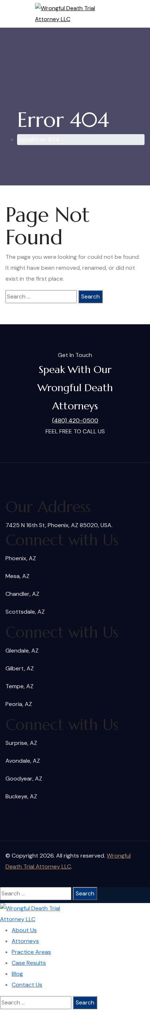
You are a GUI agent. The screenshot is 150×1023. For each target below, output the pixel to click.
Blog (17, 974)
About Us (24, 930)
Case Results (29, 963)
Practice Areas (31, 952)
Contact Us (27, 984)
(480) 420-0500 (75, 420)
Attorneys (25, 941)
